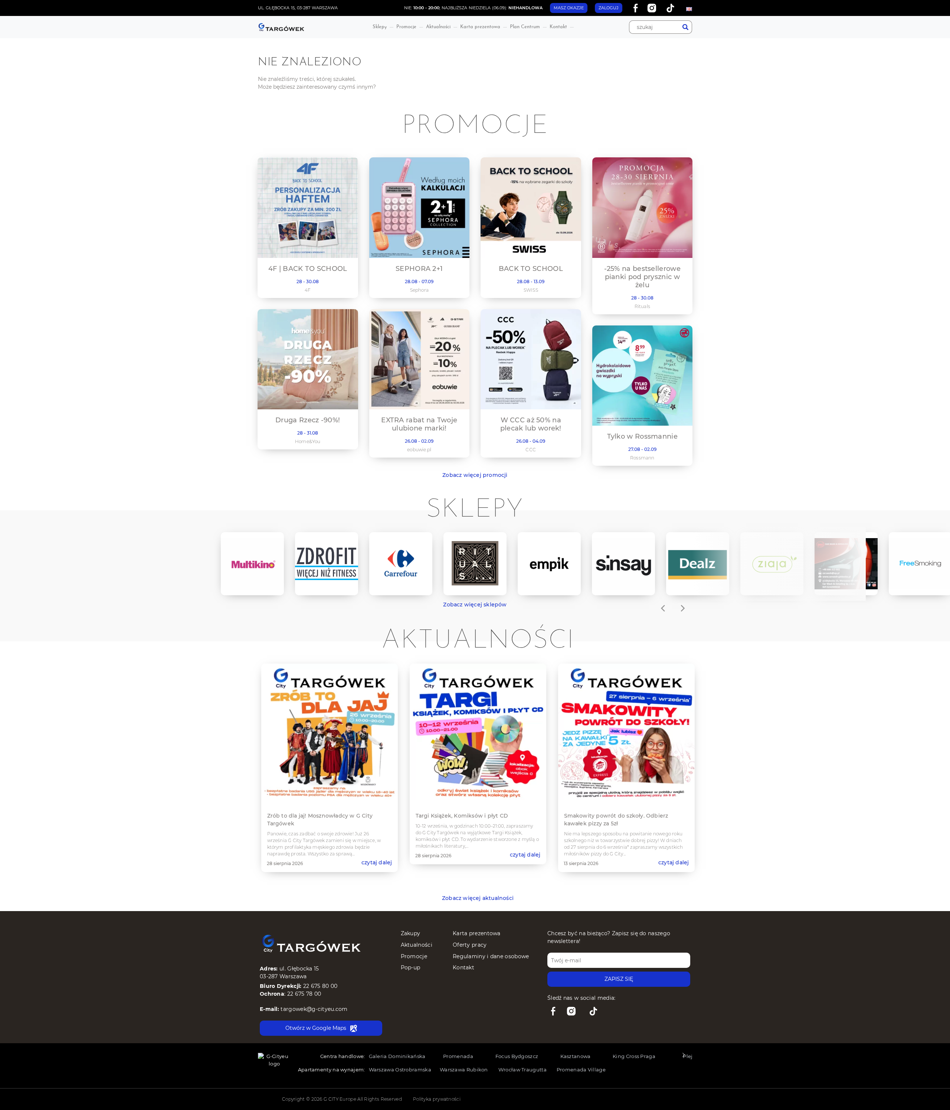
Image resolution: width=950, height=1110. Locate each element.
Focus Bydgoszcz (516, 1056)
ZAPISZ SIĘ (619, 979)
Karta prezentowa (480, 26)
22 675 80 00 (320, 986)
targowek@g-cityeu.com (314, 1009)
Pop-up (410, 967)
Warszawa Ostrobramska (400, 1070)
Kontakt (558, 26)
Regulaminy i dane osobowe (491, 956)
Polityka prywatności (437, 1099)
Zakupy (410, 933)
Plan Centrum (525, 26)
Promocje (406, 26)
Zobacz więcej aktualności (478, 898)
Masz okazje (569, 7)
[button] (683, 1056)
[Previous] (663, 608)
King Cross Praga (634, 1056)
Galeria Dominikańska (397, 1056)
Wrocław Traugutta (522, 1070)
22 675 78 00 (304, 994)
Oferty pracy (470, 945)
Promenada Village (581, 1070)
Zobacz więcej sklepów (475, 604)
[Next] (682, 608)
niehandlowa (525, 7)
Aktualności (438, 26)
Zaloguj (609, 7)
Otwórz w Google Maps (315, 1028)
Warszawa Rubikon (464, 1070)
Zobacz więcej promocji (474, 475)
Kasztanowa (575, 1056)
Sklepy (380, 26)
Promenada (458, 1056)
